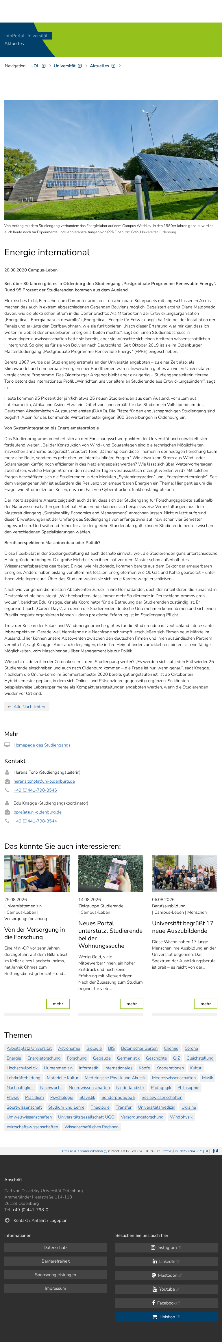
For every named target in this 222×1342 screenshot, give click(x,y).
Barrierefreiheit (56, 1261)
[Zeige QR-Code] (215, 1150)
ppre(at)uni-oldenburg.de (38, 812)
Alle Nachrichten (29, 707)
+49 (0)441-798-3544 (35, 821)
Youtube (166, 1289)
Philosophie (188, 1087)
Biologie (94, 1048)
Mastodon (167, 1275)
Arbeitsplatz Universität (29, 1048)
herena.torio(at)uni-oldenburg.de (44, 781)
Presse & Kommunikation (82, 1151)
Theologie (100, 1107)
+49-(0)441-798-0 (30, 1210)
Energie (14, 1058)
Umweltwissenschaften (29, 1117)
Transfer (124, 1107)
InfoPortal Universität (25, 36)
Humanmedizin (58, 1068)
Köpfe (144, 1068)
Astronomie (69, 1048)
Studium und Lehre (66, 1107)
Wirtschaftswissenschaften (32, 1127)
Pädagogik (161, 1087)
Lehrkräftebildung (23, 1078)
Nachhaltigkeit (20, 1087)
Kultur (195, 1068)
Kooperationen (170, 1068)
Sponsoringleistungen (55, 1275)
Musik (207, 1078)
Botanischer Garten (139, 1048)
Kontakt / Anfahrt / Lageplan (40, 1220)
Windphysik (181, 1117)
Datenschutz (55, 1247)
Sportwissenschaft (24, 1107)
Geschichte (156, 1058)
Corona (191, 1048)
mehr (61, 1004)
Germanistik (128, 1058)
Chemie (171, 1048)
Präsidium (34, 1097)
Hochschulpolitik (22, 1068)
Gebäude (102, 1058)
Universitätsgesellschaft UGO (86, 1117)
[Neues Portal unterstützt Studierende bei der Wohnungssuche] (111, 873)
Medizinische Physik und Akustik (115, 1078)
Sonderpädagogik (118, 1097)
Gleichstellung (200, 1058)
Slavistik (87, 1097)
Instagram (166, 1247)
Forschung (77, 1058)
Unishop (166, 1317)
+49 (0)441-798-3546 (35, 790)
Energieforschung (44, 1058)
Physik (13, 1097)
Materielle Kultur (62, 1078)
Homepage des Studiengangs (42, 745)
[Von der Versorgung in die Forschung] (37, 873)
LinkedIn (166, 1261)
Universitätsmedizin (156, 1107)
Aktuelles (14, 44)
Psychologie (61, 1097)
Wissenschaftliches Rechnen (91, 1127)
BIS (111, 1048)
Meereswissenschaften (174, 1078)
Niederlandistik (130, 1087)
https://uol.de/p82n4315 (182, 1151)
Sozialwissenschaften (162, 1097)
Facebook (165, 1303)
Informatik (88, 1068)
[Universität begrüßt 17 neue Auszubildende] (184, 873)
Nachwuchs (51, 1087)
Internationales (118, 1068)
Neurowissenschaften (89, 1087)
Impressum (55, 1288)
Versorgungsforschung (142, 1117)
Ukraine (189, 1107)
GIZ (176, 1058)
